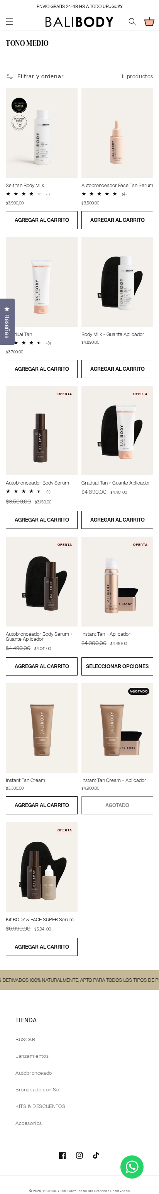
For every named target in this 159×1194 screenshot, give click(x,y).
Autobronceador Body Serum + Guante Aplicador (39, 637)
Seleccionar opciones (117, 666)
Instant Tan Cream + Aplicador (113, 780)
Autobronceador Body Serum (37, 482)
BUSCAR (25, 1039)
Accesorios (28, 1123)
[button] (9, 21)
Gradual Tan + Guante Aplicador (115, 482)
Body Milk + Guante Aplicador (112, 334)
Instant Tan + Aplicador (105, 634)
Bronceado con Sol (38, 1090)
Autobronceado (33, 1073)
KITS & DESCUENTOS (40, 1106)
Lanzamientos (32, 1056)
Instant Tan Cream (25, 780)
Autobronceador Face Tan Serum (117, 185)
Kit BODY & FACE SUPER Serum (40, 919)
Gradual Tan (19, 334)
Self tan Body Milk (25, 185)
